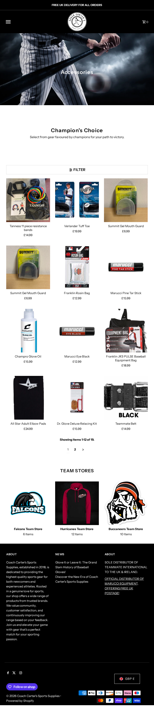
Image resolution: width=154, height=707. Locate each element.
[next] (83, 449)
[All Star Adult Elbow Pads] (28, 398)
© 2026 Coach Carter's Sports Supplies (33, 696)
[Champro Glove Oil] (28, 331)
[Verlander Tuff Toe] (77, 200)
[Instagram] (20, 673)
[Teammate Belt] (126, 398)
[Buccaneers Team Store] (126, 503)
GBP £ (130, 679)
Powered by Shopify (20, 701)
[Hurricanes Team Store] (77, 503)
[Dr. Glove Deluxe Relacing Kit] (77, 398)
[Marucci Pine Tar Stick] (126, 267)
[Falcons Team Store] (28, 503)
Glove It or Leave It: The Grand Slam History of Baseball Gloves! (76, 567)
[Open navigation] (32, 22)
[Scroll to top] (145, 696)
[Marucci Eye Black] (77, 331)
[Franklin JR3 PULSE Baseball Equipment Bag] (126, 331)
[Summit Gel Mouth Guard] (126, 200)
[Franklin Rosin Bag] (77, 267)
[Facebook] (7, 673)
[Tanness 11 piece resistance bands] (28, 200)
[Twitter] (13, 673)
